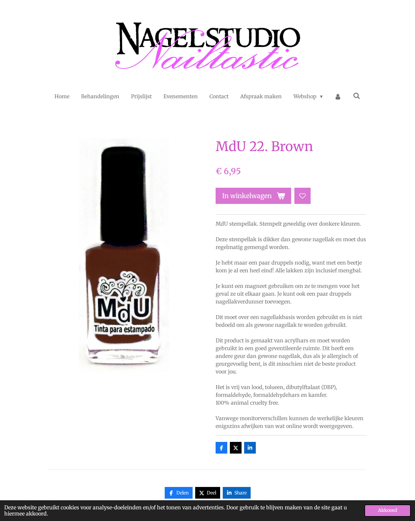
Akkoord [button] (387, 510)
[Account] (338, 96)
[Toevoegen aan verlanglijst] (302, 196)
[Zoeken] (356, 96)
